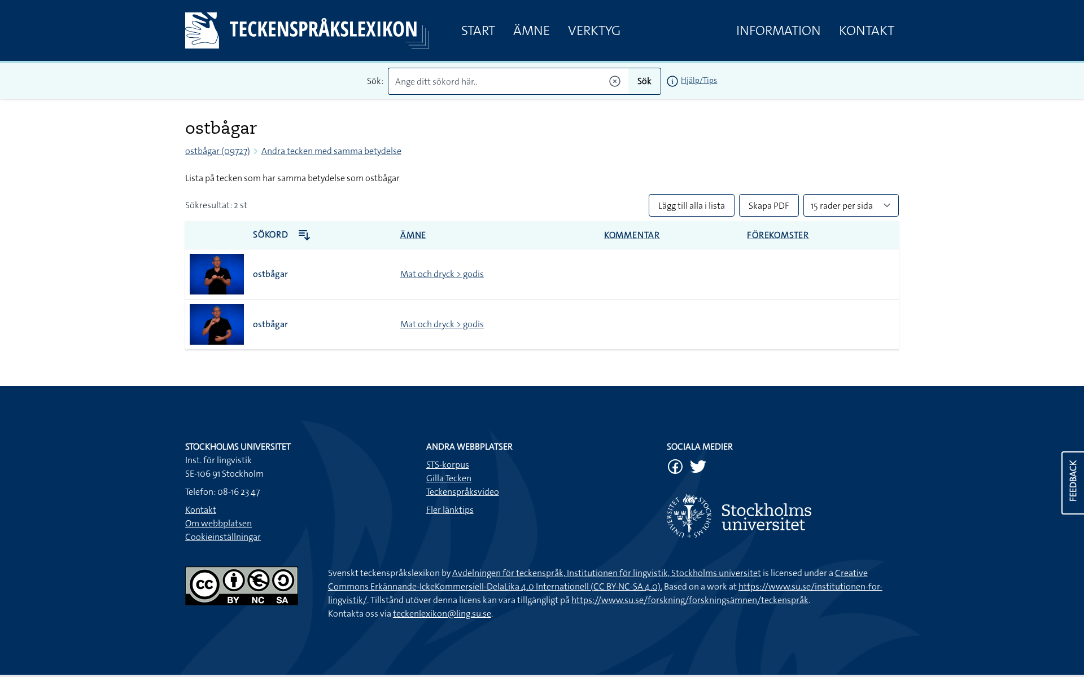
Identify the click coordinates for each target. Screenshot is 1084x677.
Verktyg (594, 30)
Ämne (531, 30)
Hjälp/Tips (699, 80)
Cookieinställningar (223, 537)
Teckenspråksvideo (462, 492)
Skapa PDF (769, 206)
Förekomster (778, 235)
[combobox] (508, 81)
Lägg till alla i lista (691, 206)
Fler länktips (450, 510)
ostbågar (270, 274)
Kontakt (866, 30)
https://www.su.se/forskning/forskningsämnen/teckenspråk (689, 600)
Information (778, 30)
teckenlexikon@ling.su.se (442, 613)
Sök (644, 81)
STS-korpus (447, 465)
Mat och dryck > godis (442, 274)
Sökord (272, 234)
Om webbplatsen (218, 523)
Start (478, 30)
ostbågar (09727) (217, 151)
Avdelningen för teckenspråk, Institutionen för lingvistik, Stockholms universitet (606, 573)
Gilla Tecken (448, 478)
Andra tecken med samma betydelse (331, 151)
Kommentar (632, 235)
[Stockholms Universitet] (783, 516)
